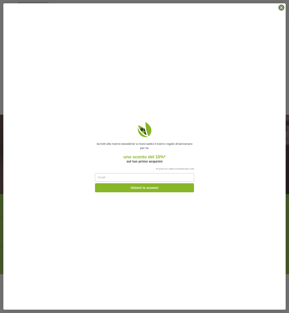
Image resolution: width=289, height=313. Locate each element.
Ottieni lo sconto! (145, 188)
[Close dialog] (281, 8)
